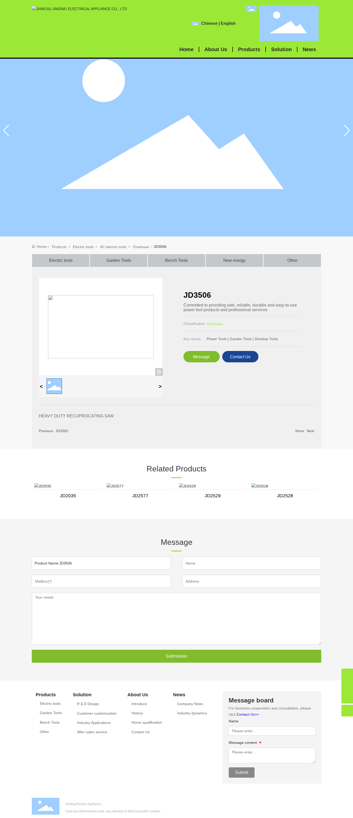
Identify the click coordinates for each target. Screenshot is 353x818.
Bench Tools (176, 260)
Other (292, 260)
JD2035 (68, 495)
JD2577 (140, 495)
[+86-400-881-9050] (347, 686)
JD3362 (62, 431)
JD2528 (285, 495)
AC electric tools (113, 247)
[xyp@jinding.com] (347, 674)
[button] (346, 130)
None (299, 431)
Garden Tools (118, 260)
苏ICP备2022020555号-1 (305, 810)
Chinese (209, 23)
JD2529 (213, 495)
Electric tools (83, 247)
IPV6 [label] (255, 810)
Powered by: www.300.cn (307, 803)
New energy (234, 260)
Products (59, 247)
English (228, 23)
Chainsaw (141, 247)
